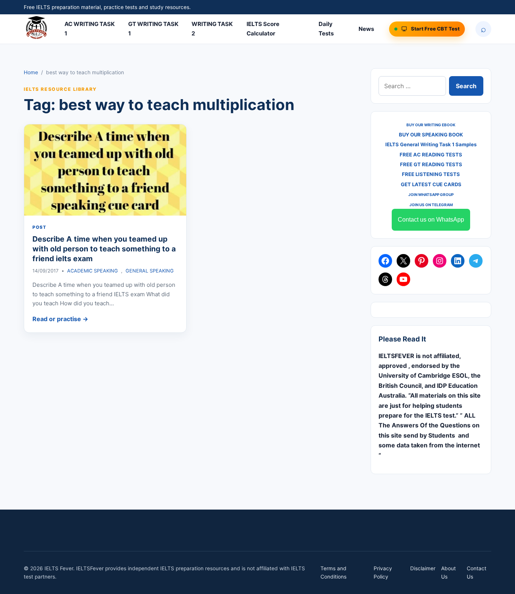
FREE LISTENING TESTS (431, 174)
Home (31, 72)
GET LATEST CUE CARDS (431, 184)
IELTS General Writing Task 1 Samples (431, 144)
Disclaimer (422, 568)
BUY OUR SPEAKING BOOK (431, 135)
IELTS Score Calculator (263, 28)
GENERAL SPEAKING (150, 271)
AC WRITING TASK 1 (89, 28)
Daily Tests (326, 28)
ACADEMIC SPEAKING (92, 271)
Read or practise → (60, 319)
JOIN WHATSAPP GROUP (431, 194)
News (366, 28)
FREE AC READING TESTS (431, 155)
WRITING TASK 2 (212, 28)
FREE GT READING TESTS (431, 164)
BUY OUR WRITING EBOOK (430, 124)
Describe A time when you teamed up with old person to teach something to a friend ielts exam (104, 248)
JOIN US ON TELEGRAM (431, 204)
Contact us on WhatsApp (431, 219)
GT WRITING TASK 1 (153, 28)
